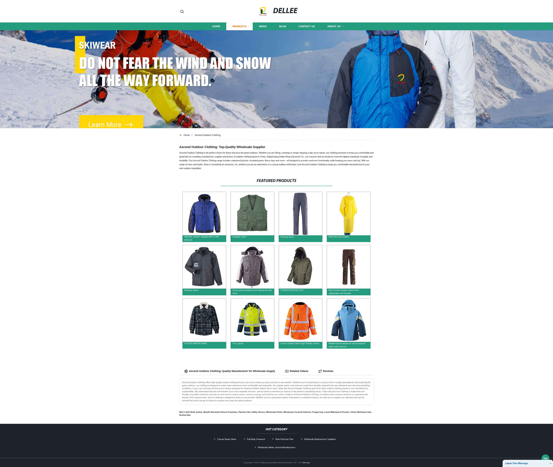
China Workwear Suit (361, 412)
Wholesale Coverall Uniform (297, 412)
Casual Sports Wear (226, 439)
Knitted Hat (184, 415)
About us (334, 26)
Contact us (307, 26)
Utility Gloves (258, 412)
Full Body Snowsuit (256, 439)
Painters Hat (244, 412)
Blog (282, 26)
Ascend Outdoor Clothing (207, 135)
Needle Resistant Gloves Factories (220, 412)
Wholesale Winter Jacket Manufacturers (276, 447)
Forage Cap (317, 412)
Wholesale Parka (274, 412)
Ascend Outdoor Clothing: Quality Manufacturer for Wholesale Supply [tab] (232, 371)
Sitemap (306, 462)
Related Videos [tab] (299, 371)
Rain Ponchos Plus (284, 439)
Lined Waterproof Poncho (337, 412)
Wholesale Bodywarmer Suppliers (320, 439)
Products (239, 26)
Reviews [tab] (328, 371)
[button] (182, 12)
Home (216, 26)
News (263, 26)
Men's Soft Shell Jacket (190, 412)
